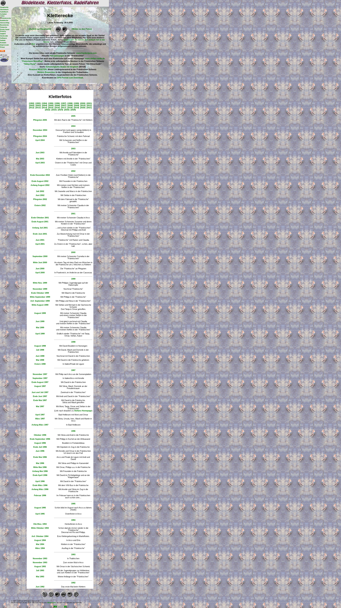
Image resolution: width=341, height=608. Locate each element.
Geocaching (4, 23)
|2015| (50, 108)
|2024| (60, 110)
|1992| (31, 103)
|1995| (50, 103)
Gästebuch (4, 10)
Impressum (4, 45)
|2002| (31, 105)
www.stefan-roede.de (95, 58)
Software (3, 38)
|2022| (47, 110)
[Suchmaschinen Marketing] (60, 607)
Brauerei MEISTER (38, 69)
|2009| (76, 105)
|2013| (38, 108)
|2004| (44, 105)
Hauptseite (4, 7)
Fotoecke (3, 27)
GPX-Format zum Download (70, 78)
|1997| (63, 103)
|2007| (63, 105)
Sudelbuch (4, 12)
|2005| (51, 105)
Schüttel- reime (3, 15)
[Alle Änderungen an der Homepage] (2, 51)
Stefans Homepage (83, 411)
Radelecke (4, 20)
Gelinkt (2, 40)
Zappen (3, 34)
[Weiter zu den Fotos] (82, 29)
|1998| (70, 103)
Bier (33, 44)
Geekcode (4, 36)
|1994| (44, 103)
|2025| (66, 110)
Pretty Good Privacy (4, 30)
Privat (2, 47)
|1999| (76, 103)
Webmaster (51, 602)
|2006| (57, 105)
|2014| (44, 108)
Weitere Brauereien (46, 72)
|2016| (57, 108)
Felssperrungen (57, 56)
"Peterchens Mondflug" (32, 61)
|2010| (83, 105)
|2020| (82, 108)
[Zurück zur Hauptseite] (40, 29)
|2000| (82, 103)
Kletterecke (6, 18)
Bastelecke (4, 25)
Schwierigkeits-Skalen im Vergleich (62, 67)
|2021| (89, 108)
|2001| (89, 103)
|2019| (76, 108)
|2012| (31, 108)
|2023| (54, 110)
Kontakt (3, 43)
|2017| (63, 108)
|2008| (70, 105)
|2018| (70, 108)
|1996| (57, 103)
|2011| (89, 105)
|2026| (73, 110)
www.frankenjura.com (86, 53)
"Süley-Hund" (29, 64)
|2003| (38, 105)
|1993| (38, 103)
